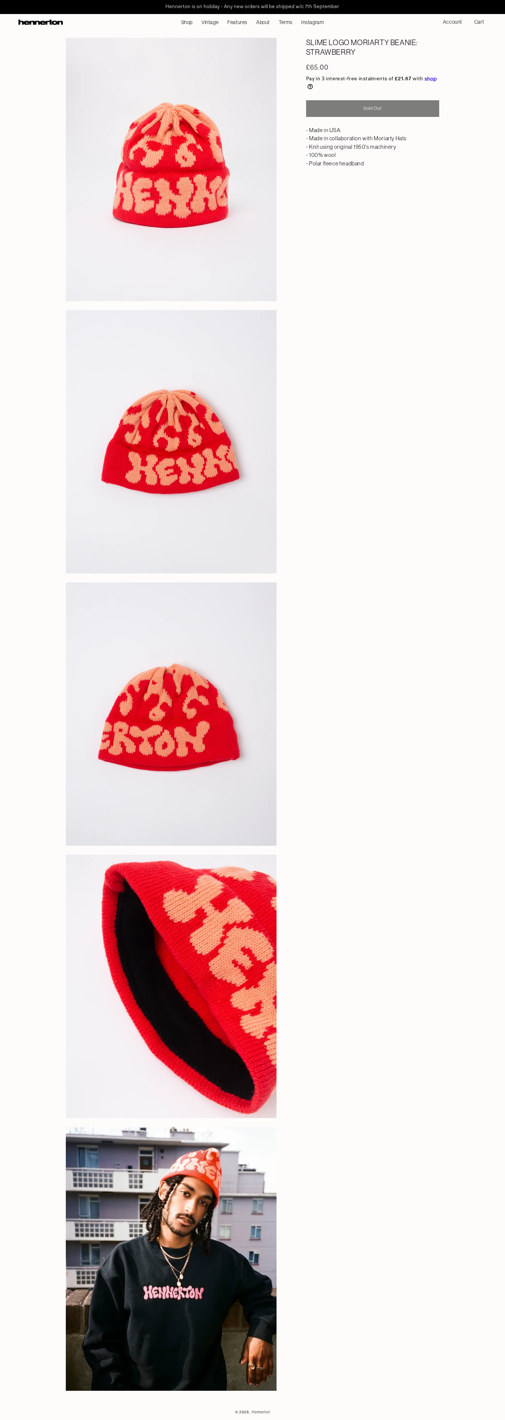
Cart (480, 24)
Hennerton (261, 1412)
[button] (187, 22)
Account (455, 24)
